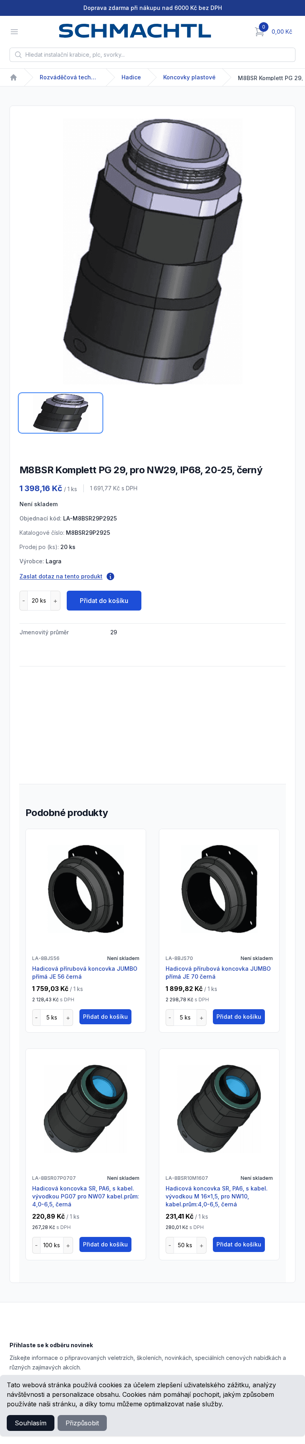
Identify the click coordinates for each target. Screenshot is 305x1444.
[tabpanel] (152, 251)
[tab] (60, 413)
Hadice (131, 77)
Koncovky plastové (189, 77)
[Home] (13, 77)
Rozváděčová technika (69, 77)
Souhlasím (30, 1423)
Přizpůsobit (82, 1423)
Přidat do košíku (104, 601)
